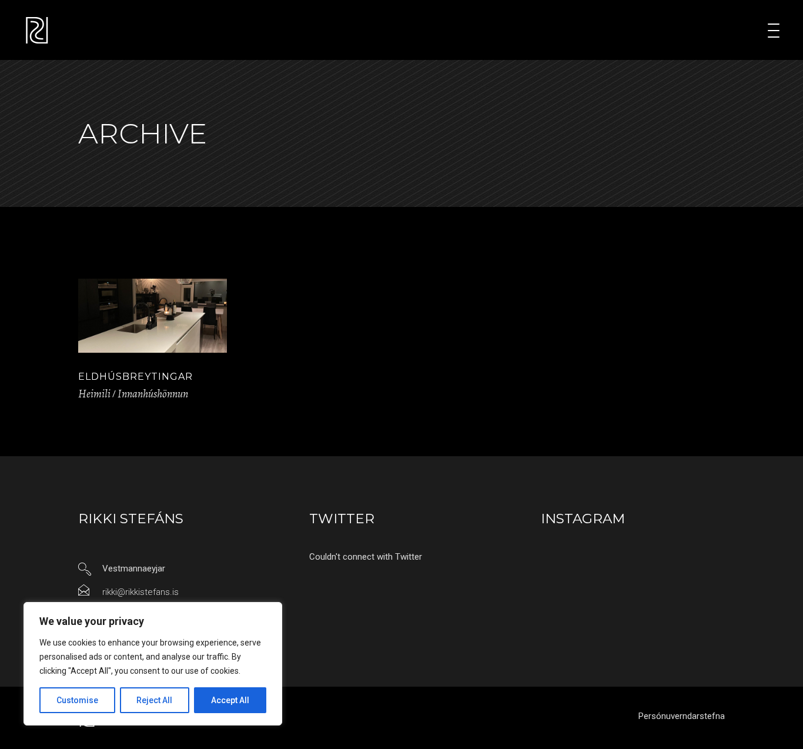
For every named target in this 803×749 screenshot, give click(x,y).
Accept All (230, 700)
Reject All (154, 700)
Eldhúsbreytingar (135, 376)
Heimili (94, 394)
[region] (153, 663)
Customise (77, 700)
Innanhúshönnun (153, 394)
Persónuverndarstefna (681, 716)
